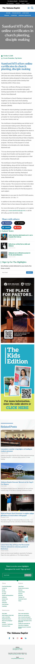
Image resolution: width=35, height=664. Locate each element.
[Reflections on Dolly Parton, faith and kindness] (4, 246)
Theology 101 (21, 597)
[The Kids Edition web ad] (17, 377)
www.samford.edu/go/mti (17, 210)
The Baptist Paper (23, 1)
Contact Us (4, 588)
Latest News (25, 13)
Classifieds (14, 15)
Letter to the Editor (6, 617)
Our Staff (4, 593)
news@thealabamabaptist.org (17, 658)
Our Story (4, 591)
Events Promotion (8, 58)
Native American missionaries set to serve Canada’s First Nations (21, 236)
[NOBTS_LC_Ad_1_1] (17, 310)
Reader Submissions (6, 618)
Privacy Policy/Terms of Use (14, 654)
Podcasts (20, 593)
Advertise (4, 600)
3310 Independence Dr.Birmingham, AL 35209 (17, 649)
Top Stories (18, 58)
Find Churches (5, 604)
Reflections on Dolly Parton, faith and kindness (19, 245)
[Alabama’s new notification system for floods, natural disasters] (4, 255)
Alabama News (21, 591)
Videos (19, 600)
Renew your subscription (23, 615)
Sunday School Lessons (23, 588)
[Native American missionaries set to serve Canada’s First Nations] (4, 237)
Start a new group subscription (25, 618)
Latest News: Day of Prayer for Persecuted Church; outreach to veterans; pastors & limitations (15, 547)
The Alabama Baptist (12, 1)
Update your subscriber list (24, 623)
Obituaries (20, 595)
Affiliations (4, 597)
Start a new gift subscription (24, 617)
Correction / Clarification (7, 624)
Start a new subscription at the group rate (25, 621)
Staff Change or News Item (8, 615)
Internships (4, 602)
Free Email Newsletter (25, 15)
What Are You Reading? (7, 620)
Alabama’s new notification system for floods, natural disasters (19, 253)
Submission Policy (6, 626)
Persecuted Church (22, 599)
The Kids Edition (16, 13)
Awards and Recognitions (7, 595)
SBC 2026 (8, 13)
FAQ (26, 654)
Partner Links (5, 599)
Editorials (20, 590)
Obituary (4, 622)
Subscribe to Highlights (23, 625)
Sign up (29, 272)
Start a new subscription (23, 613)
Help (23, 654)
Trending (6, 15)
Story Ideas (4, 613)
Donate (3, 590)
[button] (32, 8)
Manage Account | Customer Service (24, 628)
